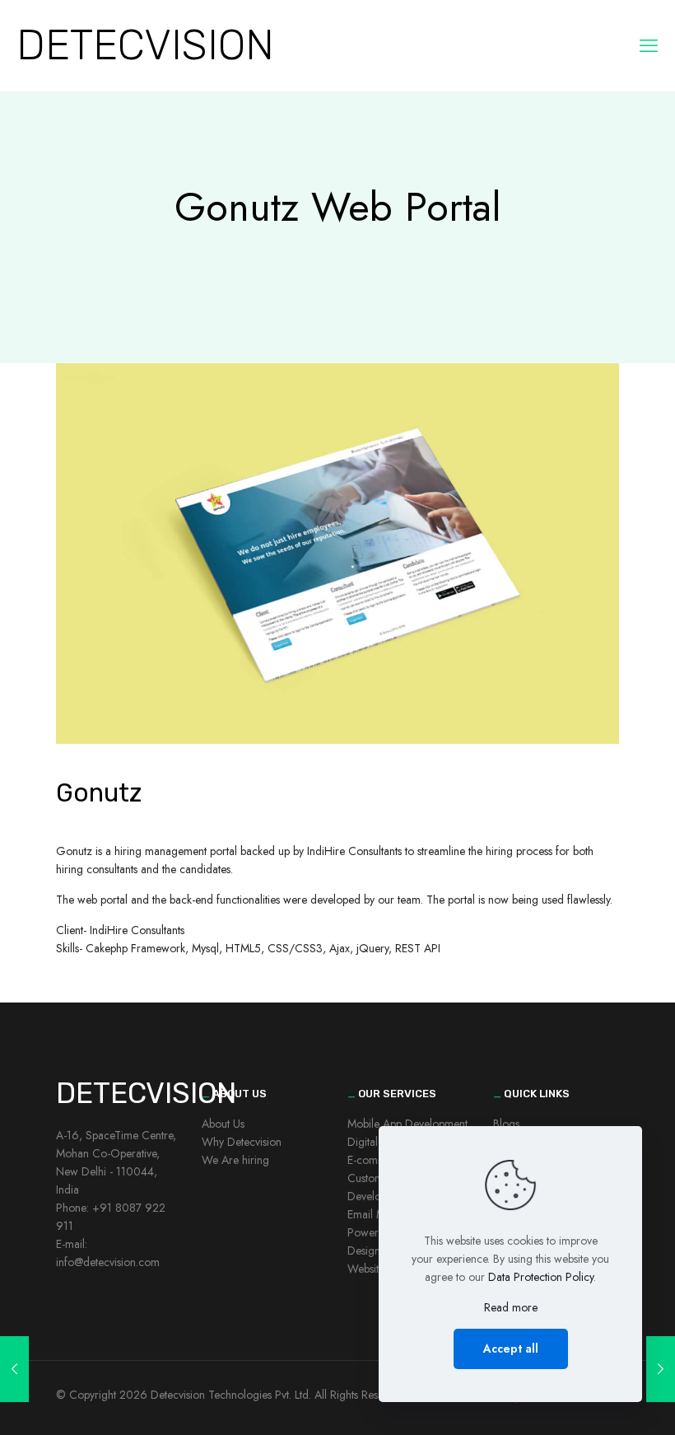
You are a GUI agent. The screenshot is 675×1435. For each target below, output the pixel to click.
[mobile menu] (649, 45)
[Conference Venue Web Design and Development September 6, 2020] (14, 1369)
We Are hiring (235, 1160)
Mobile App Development (407, 1123)
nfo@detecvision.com (109, 1262)
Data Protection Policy (541, 1277)
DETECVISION (145, 45)
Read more (511, 1307)
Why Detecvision (242, 1142)
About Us (223, 1123)
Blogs (506, 1123)
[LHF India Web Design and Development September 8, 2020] (660, 1369)
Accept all (510, 1348)
